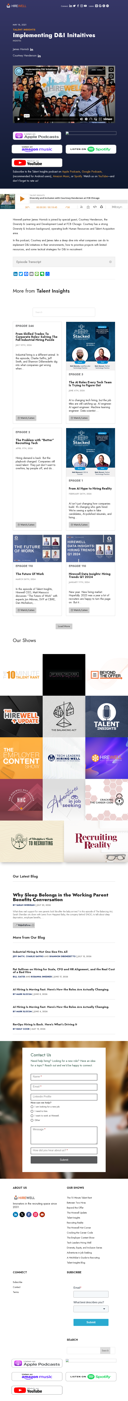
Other (37, 1120)
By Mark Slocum (22, 994)
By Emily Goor (21, 1029)
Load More (64, 626)
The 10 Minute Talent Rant (79, 1198)
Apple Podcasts (71, 172)
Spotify (78, 176)
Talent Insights (24, 29)
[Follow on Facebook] (29, 1214)
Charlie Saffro (35, 956)
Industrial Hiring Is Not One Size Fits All (40, 952)
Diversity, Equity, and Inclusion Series (84, 1247)
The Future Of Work (30, 574)
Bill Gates (19, 976)
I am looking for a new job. (47, 1106)
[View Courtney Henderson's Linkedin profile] (39, 56)
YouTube (103, 176)
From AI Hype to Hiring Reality (90, 488)
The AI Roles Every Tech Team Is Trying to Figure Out (90, 383)
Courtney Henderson (24, 55)
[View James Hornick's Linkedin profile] (31, 49)
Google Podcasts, (92, 172)
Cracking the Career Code (80, 1232)
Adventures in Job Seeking (79, 1252)
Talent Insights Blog (76, 1262)
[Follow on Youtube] (42, 1214)
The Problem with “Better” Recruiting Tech (35, 441)
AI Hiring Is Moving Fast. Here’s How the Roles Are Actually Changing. (61, 989)
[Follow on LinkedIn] (15, 1214)
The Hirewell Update (77, 1213)
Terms (16, 1292)
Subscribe (17, 1282)
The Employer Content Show (80, 1237)
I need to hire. (41, 1111)
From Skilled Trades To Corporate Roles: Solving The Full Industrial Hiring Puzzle (37, 337)
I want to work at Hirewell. (47, 1115)
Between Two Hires (76, 1203)
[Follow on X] (22, 1214)
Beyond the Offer (75, 1208)
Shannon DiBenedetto (62, 956)
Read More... (25, 925)
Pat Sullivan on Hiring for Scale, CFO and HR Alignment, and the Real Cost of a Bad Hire (64, 970)
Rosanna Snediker (41, 976)
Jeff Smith (18, 956)
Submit (64, 1159)
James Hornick (21, 49)
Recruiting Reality (75, 1223)
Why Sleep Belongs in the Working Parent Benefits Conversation (60, 897)
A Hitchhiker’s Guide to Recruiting (83, 1257)
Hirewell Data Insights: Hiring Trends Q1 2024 (89, 575)
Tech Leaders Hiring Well (79, 1242)
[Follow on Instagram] (35, 1214)
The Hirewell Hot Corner (79, 1227)
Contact (16, 1287)
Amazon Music (61, 176)
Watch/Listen (27, 418)
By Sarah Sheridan (24, 905)
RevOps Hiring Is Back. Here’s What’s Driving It (45, 1024)
